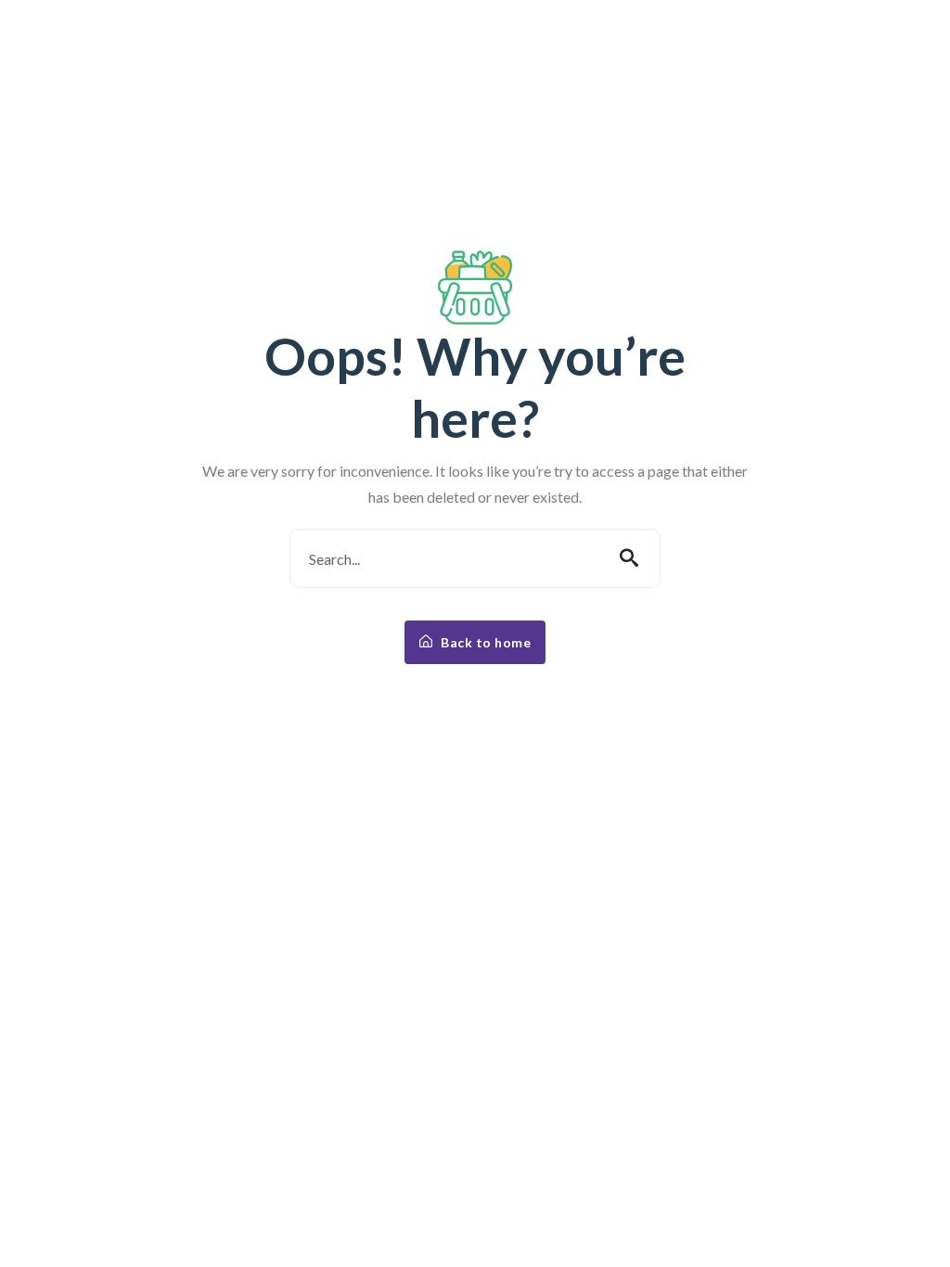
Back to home (485, 642)
